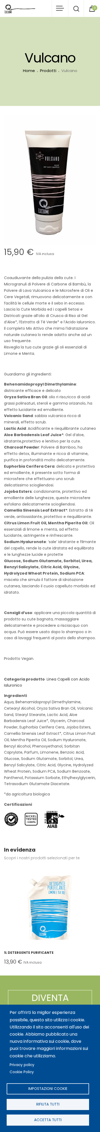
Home (29, 70)
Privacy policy (22, 1064)
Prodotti (48, 70)
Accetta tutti (48, 1119)
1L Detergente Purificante (29, 952)
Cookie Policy (22, 1072)
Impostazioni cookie (47, 1088)
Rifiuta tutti (47, 1104)
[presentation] (9, 919)
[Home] (20, 8)
